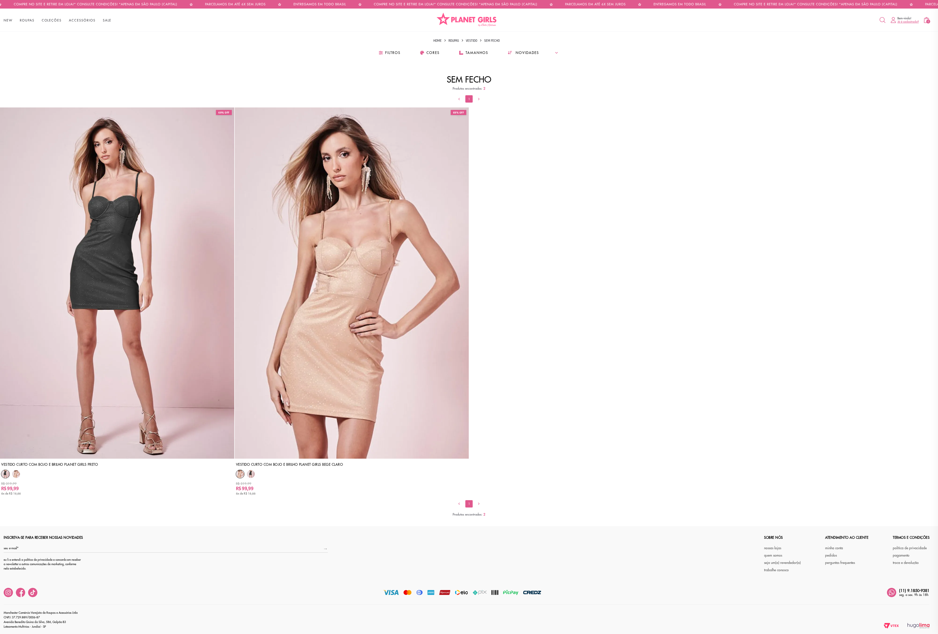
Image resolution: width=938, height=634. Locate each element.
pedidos (831, 555)
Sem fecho (492, 40)
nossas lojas (772, 548)
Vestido (471, 40)
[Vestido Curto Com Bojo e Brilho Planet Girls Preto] (5, 474)
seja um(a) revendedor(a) (782, 562)
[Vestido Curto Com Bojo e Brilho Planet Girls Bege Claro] (16, 474)
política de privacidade (910, 548)
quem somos (773, 555)
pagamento (901, 555)
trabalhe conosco (776, 570)
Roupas (453, 40)
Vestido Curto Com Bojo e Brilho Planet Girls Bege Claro (289, 464)
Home (437, 40)
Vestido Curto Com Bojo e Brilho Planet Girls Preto (49, 464)
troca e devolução (906, 562)
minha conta (834, 548)
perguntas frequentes (840, 562)
